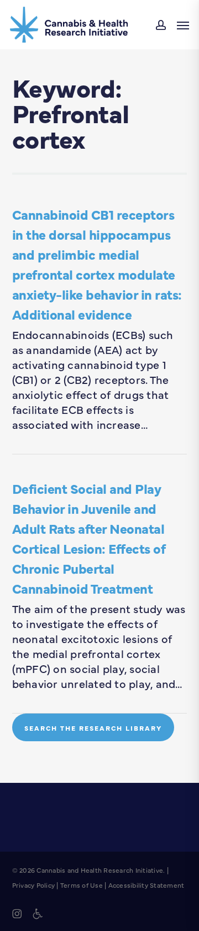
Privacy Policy (33, 885)
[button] (183, 25)
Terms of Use (81, 885)
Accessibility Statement (146, 885)
